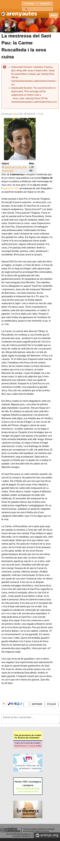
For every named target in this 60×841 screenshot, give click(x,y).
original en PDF (10, 188)
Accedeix (29, 3)
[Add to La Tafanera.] (4, 704)
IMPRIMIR (37, 704)
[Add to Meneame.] (6, 704)
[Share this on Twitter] (21, 704)
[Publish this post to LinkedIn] (18, 704)
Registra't (45, 3)
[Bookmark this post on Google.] (15, 704)
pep (14, 114)
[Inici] (18, 12)
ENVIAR (51, 704)
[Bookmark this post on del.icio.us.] (9, 704)
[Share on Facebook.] (12, 704)
